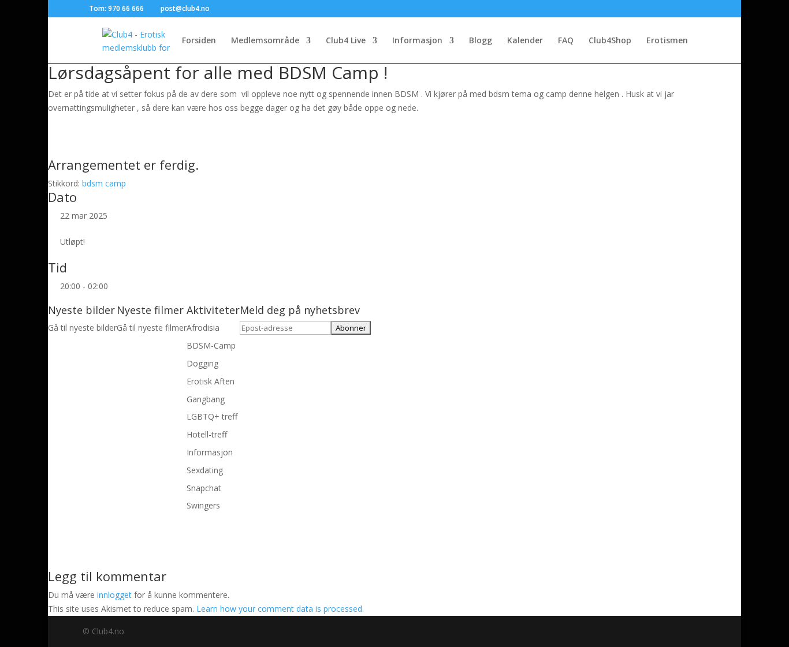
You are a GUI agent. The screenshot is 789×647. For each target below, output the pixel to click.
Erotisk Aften (211, 381)
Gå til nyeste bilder (82, 327)
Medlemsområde (265, 41)
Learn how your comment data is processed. (280, 608)
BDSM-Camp (211, 345)
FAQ (566, 41)
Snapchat (204, 488)
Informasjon (417, 41)
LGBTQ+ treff (212, 416)
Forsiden (199, 41)
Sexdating (205, 470)
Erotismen (667, 41)
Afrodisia (203, 327)
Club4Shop (610, 41)
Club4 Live (346, 41)
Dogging (202, 363)
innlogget (114, 594)
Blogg (480, 41)
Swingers (203, 505)
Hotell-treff (207, 434)
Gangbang (206, 399)
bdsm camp (104, 183)
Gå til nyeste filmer (152, 327)
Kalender (525, 41)
